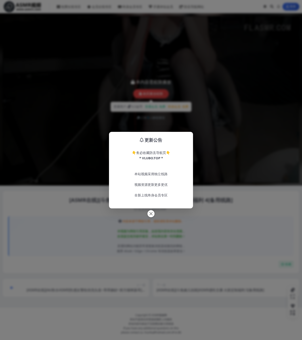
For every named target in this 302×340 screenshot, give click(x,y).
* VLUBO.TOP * (151, 158)
